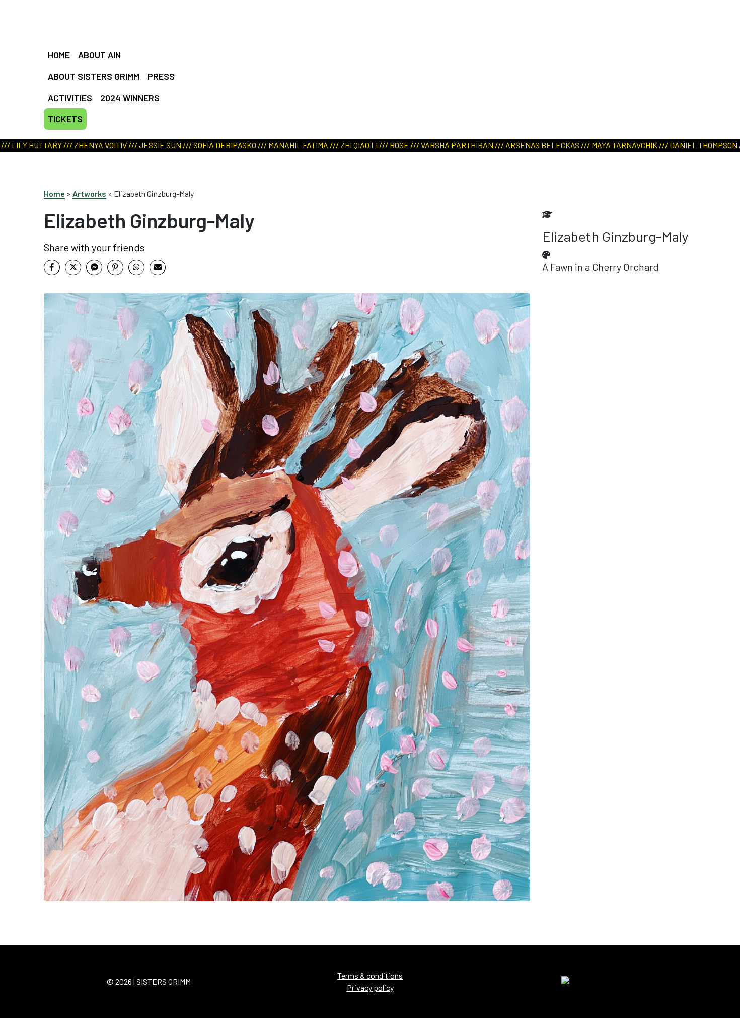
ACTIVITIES (70, 97)
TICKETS (65, 118)
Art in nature (366, 57)
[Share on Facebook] (52, 267)
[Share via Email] (158, 267)
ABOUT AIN (99, 54)
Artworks (89, 193)
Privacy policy (370, 987)
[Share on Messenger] (94, 267)
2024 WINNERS (130, 97)
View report (364, 70)
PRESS (161, 76)
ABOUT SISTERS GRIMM (93, 76)
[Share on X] (73, 267)
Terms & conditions (370, 975)
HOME (59, 54)
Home (54, 193)
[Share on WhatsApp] (136, 267)
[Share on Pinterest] (115, 267)
